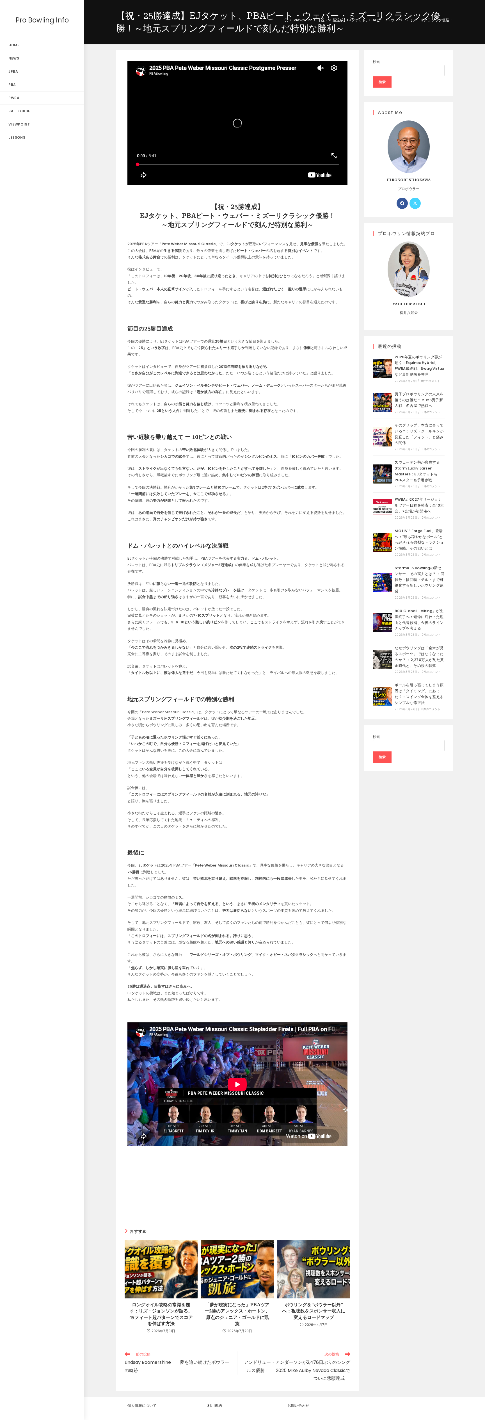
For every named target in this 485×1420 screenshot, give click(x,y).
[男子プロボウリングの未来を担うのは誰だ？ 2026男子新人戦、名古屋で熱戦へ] (382, 402)
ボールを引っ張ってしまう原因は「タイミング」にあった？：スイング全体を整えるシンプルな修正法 (419, 693)
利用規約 (214, 1405)
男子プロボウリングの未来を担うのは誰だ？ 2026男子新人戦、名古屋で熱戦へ (419, 400)
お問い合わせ (298, 1405)
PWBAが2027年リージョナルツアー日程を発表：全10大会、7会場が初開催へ (419, 505)
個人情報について (142, 1405)
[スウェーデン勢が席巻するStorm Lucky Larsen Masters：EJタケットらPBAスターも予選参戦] (382, 474)
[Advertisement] (237, 1187)
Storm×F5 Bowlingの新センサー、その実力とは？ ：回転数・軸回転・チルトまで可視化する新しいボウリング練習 (420, 579)
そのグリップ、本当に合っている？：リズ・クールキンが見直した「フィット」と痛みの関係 (419, 434)
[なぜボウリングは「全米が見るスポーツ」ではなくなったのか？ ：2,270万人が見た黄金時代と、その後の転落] (382, 659)
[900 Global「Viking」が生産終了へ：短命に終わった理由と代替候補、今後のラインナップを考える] (382, 622)
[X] (415, 203)
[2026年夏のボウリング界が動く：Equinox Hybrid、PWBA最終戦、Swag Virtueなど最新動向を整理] (382, 368)
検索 (376, 61)
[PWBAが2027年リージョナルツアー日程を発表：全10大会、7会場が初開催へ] (382, 508)
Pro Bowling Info (42, 20)
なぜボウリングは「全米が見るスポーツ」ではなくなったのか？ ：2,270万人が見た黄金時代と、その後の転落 (419, 656)
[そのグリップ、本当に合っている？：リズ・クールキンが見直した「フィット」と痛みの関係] (382, 436)
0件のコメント (430, 381)
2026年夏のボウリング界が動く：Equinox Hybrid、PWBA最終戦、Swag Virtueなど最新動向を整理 (419, 365)
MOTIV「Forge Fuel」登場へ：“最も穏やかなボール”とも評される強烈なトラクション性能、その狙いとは (419, 539)
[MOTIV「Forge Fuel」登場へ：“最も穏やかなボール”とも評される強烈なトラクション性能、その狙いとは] (382, 542)
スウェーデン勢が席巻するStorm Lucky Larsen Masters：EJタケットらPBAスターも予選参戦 (417, 471)
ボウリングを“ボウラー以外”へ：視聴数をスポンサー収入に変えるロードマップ (313, 1311)
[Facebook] (402, 203)
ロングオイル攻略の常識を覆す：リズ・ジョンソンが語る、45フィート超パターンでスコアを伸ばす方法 (161, 1314)
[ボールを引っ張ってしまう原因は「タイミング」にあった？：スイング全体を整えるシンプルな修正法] (382, 696)
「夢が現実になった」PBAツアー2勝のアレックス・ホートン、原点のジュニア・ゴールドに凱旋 (237, 1314)
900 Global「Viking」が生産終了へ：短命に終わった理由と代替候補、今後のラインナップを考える (419, 619)
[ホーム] (286, 20)
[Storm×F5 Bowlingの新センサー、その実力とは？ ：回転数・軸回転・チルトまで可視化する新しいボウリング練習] (382, 582)
